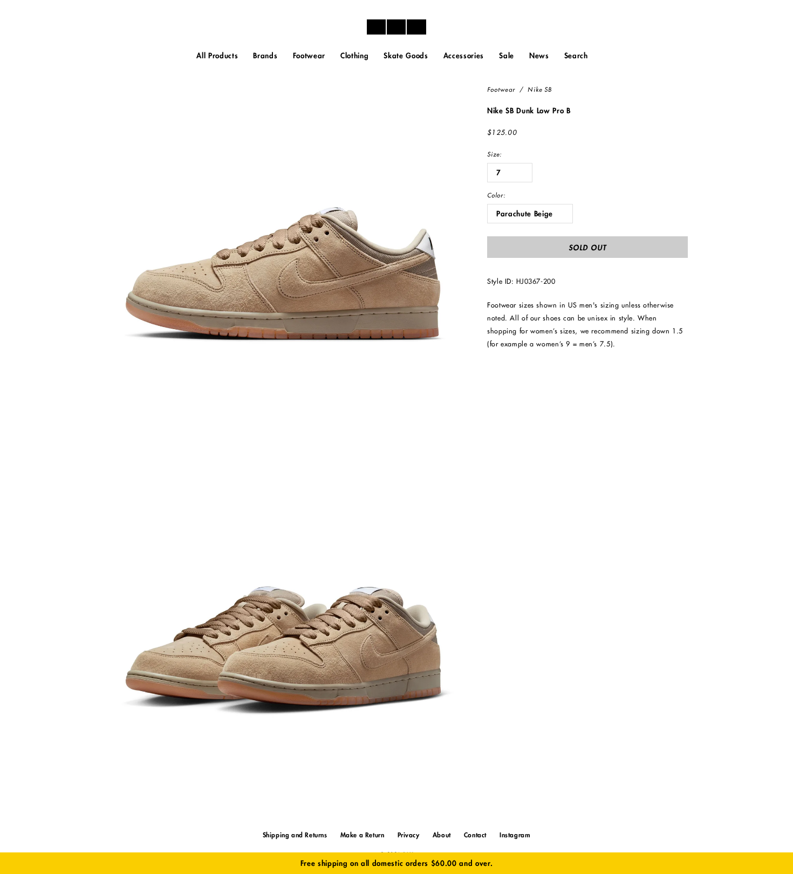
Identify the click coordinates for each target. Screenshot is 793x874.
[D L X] (396, 27)
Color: (496, 196)
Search (576, 55)
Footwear (501, 90)
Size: (494, 155)
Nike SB (540, 90)
